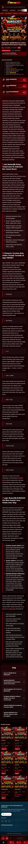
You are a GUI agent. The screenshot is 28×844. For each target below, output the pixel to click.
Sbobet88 (5, 276)
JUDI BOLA (12, 10)
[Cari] (3, 7)
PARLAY (2, 13)
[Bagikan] (2, 838)
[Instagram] (6, 821)
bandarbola (13, 68)
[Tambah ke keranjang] (10, 838)
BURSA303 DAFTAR (5, 830)
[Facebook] (2, 821)
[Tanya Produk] (6, 838)
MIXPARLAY (15, 13)
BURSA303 (5, 10)
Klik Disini (21, 74)
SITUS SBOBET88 (8, 13)
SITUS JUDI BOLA (22, 13)
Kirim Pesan (7, 814)
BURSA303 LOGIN (5, 828)
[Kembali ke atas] (25, 836)
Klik (24, 80)
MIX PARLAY (21, 10)
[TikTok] (9, 821)
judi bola (21, 133)
